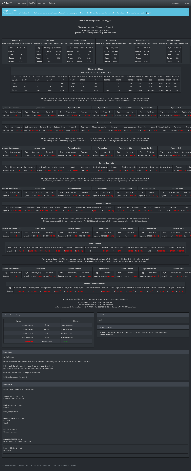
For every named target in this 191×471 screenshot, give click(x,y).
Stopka (33, 465)
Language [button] (175, 3)
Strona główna (20, 3)
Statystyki (20, 465)
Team (27, 465)
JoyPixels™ (73, 465)
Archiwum (41, 3)
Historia (186, 3)
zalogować (15, 389)
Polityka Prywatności (44, 465)
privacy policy (140, 13)
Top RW (32, 3)
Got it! (149, 13)
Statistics (52, 3)
